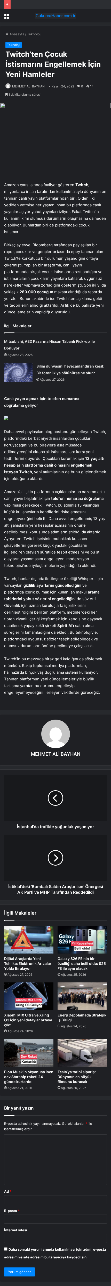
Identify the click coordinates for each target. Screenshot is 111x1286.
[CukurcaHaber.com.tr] (55, 16)
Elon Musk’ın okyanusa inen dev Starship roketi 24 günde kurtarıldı (28, 1077)
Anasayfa (16, 34)
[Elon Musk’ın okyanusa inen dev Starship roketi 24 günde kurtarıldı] (28, 1053)
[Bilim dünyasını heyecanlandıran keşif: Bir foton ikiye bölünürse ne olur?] (18, 372)
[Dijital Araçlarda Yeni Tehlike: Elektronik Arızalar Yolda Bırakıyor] (28, 940)
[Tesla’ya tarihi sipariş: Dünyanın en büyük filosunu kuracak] (82, 1053)
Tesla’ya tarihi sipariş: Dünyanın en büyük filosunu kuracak (77, 1077)
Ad (7, 1191)
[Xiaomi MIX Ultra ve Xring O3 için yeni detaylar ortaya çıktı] (28, 996)
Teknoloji (34, 34)
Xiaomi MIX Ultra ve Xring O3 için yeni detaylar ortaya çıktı (28, 1020)
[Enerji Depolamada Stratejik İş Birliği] (82, 996)
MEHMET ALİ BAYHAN (28, 86)
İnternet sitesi (15, 1230)
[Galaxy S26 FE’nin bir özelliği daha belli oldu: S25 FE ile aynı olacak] (82, 940)
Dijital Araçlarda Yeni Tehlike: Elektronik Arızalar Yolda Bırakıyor (27, 963)
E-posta (12, 1211)
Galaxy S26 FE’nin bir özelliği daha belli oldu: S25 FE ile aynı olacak (82, 963)
